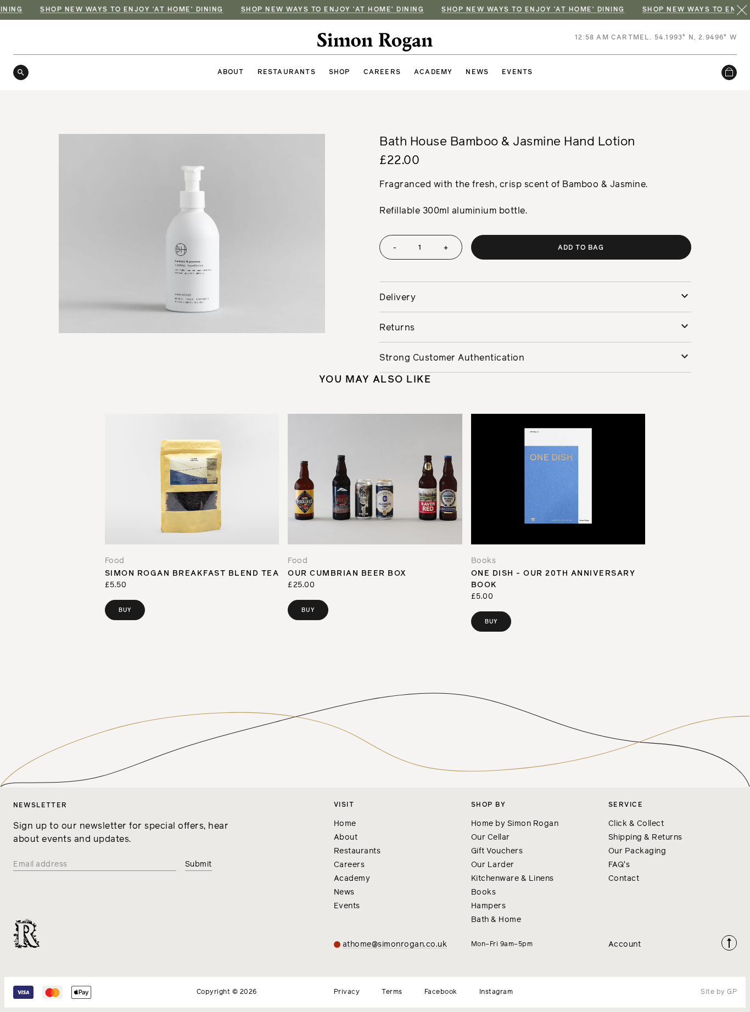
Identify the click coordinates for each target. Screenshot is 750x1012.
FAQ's (619, 865)
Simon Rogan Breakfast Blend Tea (192, 573)
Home (345, 824)
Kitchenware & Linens (512, 878)
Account (624, 944)
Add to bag (581, 248)
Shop (339, 72)
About (230, 72)
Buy (125, 610)
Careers (382, 72)
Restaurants (287, 72)
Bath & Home (496, 920)
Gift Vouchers (497, 851)
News (477, 72)
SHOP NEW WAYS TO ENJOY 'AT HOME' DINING (124, 10)
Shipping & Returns (645, 837)
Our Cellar (490, 837)
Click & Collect (636, 824)
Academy (433, 72)
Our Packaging (637, 851)
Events (517, 72)
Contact (624, 878)
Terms (392, 992)
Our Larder (492, 865)
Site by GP (719, 992)
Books (483, 892)
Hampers (488, 906)
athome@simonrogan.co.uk (395, 944)
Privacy (347, 992)
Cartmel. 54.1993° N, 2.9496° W (674, 38)
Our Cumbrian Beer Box (347, 573)
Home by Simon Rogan (515, 824)
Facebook (440, 992)
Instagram (496, 992)
